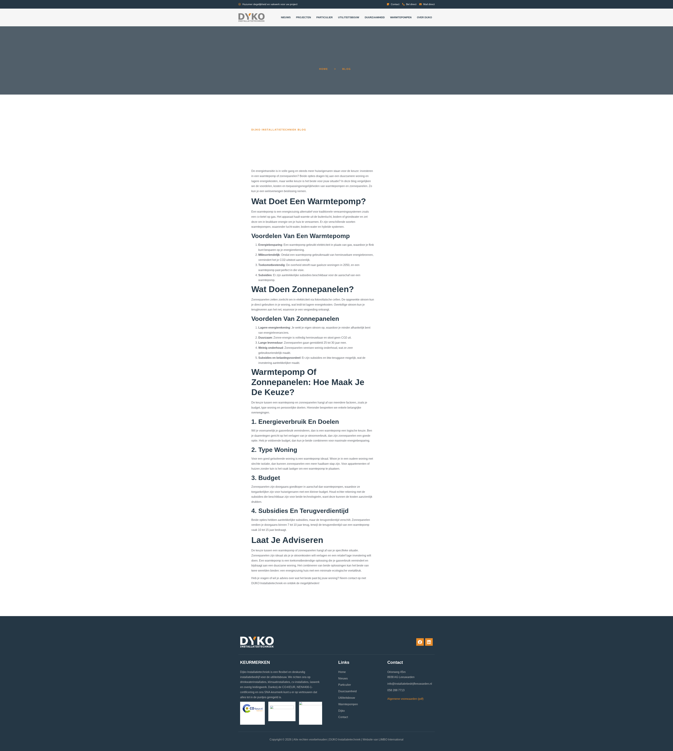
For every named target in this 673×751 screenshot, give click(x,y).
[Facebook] (420, 642)
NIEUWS (286, 17)
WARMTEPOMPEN (401, 17)
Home (323, 69)
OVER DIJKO (424, 17)
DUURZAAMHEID (375, 17)
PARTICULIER (324, 17)
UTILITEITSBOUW (348, 17)
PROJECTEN (303, 17)
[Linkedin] (429, 642)
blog (346, 69)
